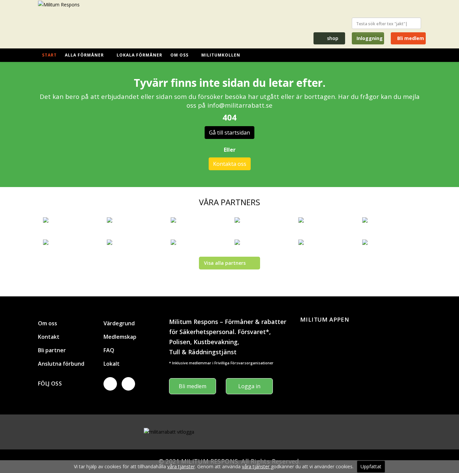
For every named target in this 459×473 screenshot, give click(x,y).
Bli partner (52, 350)
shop (332, 38)
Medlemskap (119, 336)
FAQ (108, 350)
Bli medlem (410, 38)
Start (49, 55)
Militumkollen (220, 55)
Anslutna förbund (61, 363)
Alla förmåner (84, 55)
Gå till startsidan (229, 132)
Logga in (249, 386)
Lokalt (111, 363)
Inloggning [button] (370, 38)
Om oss (179, 55)
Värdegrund (119, 323)
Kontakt (48, 336)
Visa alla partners (225, 263)
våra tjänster (181, 466)
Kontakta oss (229, 164)
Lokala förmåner (139, 55)
